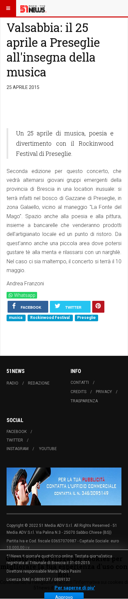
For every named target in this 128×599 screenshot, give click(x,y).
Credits (78, 391)
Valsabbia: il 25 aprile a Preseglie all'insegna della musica (53, 49)
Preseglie (86, 317)
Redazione (39, 383)
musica (16, 317)
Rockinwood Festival (50, 317)
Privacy (104, 391)
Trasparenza (84, 401)
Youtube (48, 448)
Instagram (18, 448)
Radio (12, 383)
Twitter (15, 440)
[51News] (33, 8)
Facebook (17, 431)
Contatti (80, 382)
